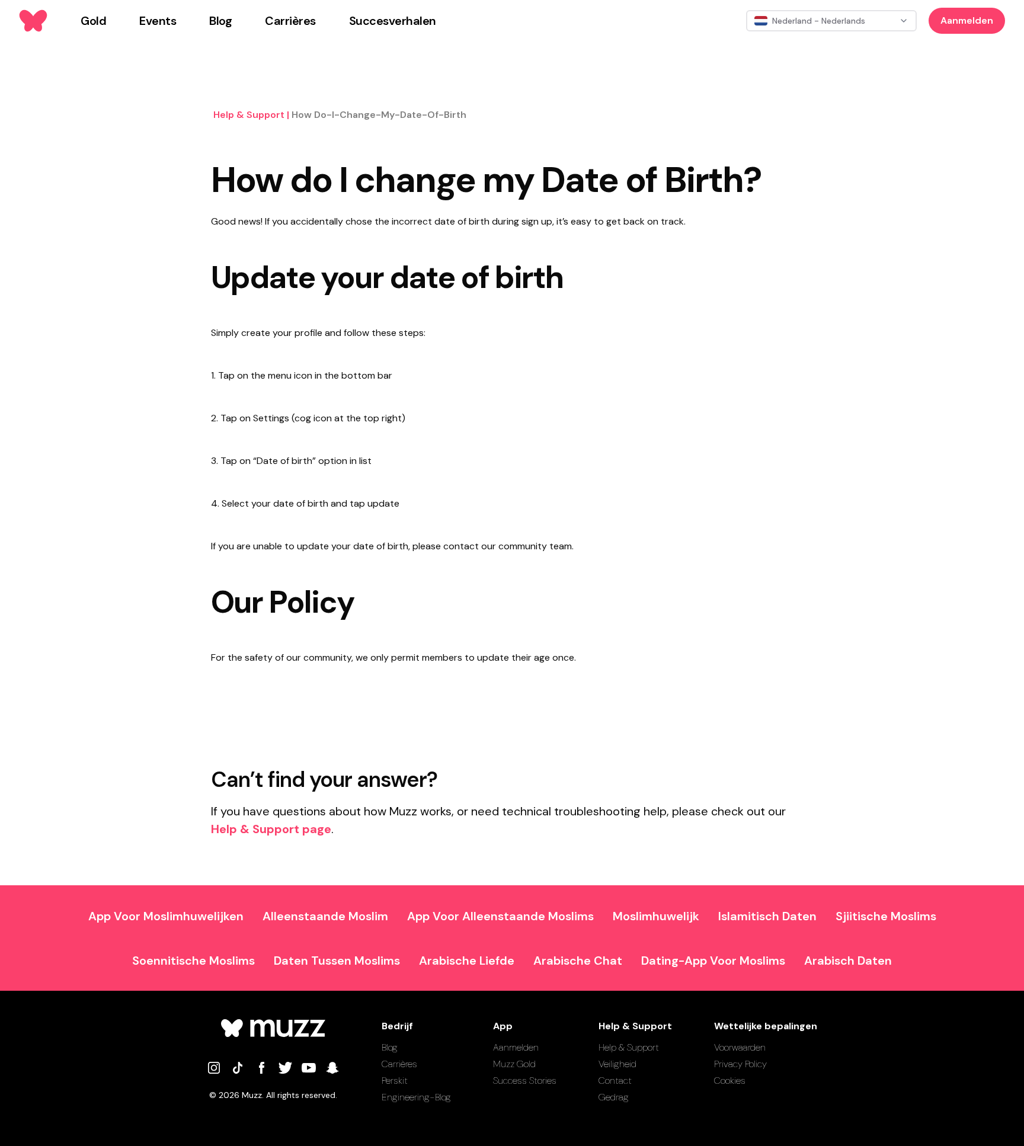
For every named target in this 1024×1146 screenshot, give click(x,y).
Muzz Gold (514, 1064)
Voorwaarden (740, 1047)
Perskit (395, 1080)
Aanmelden (966, 20)
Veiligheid (617, 1064)
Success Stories (524, 1080)
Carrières (399, 1064)
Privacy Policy (740, 1064)
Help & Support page (271, 829)
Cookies (729, 1080)
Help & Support (629, 1047)
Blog (390, 1047)
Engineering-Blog (416, 1097)
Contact (615, 1080)
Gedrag (614, 1097)
